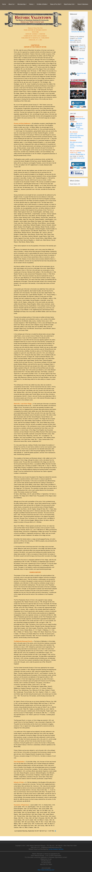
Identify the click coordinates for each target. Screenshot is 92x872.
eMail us (82, 154)
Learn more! (73, 134)
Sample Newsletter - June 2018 (76, 128)
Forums (82, 47)
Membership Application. (77, 135)
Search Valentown (83, 4)
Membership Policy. (75, 137)
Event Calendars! (79, 118)
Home (4, 4)
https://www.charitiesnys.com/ (46, 870)
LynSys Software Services (56, 849)
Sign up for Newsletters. (78, 124)
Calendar (81, 58)
